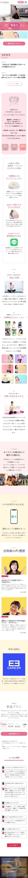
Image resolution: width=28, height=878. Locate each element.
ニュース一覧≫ (14, 83)
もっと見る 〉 (14, 845)
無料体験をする (14, 734)
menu (25, 2)
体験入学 (20, 2)
